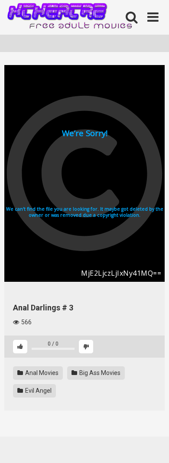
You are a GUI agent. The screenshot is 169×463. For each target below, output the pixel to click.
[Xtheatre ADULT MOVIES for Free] (69, 17)
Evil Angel (38, 390)
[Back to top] (153, 445)
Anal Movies (41, 372)
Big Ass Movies (99, 372)
